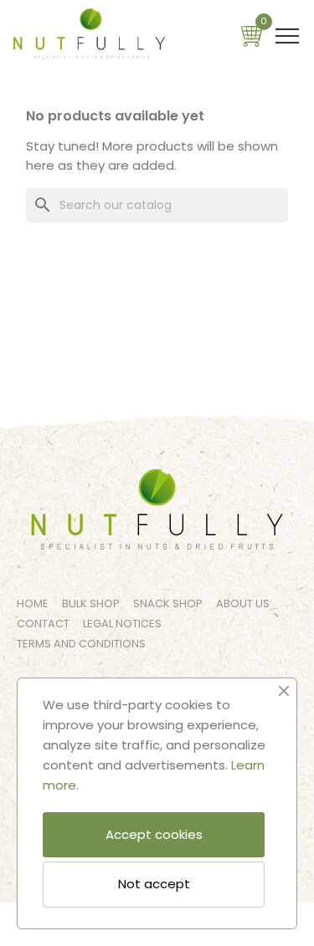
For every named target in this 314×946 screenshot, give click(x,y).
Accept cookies (154, 834)
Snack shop (168, 603)
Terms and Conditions (81, 644)
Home (33, 603)
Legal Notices (122, 624)
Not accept (154, 883)
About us (243, 603)
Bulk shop (91, 603)
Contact (43, 624)
